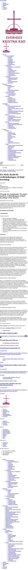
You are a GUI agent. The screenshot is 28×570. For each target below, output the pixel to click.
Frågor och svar (11, 91)
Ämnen (7, 144)
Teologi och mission (9, 92)
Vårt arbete (5, 103)
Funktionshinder (11, 115)
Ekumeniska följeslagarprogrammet (15, 111)
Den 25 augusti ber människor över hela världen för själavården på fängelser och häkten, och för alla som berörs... (13, 353)
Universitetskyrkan (12, 128)
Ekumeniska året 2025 (13, 112)
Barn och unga (11, 107)
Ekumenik (10, 60)
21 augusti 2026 (3, 350)
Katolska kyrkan (11, 98)
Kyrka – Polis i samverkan (14, 120)
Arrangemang (6, 4)
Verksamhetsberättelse (13, 81)
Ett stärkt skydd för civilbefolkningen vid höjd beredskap (12, 336)
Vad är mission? (11, 95)
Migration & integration (13, 157)
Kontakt (4, 2)
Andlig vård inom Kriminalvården (15, 145)
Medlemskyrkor (11, 62)
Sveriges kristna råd (9, 55)
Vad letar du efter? (4, 165)
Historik (10, 58)
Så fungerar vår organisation (14, 66)
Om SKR (10, 57)
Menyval (7, 104)
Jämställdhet (10, 118)
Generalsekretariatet (12, 70)
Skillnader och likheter (13, 102)
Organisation (8, 65)
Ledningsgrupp (11, 71)
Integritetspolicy (11, 64)
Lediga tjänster (11, 74)
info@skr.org (5, 454)
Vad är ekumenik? (12, 93)
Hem (1, 170)
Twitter (4, 445)
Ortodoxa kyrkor (11, 101)
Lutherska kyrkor (12, 100)
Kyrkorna (7, 96)
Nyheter (10, 135)
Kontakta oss (5, 442)
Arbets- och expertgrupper (13, 73)
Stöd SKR (10, 63)
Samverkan (10, 59)
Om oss (4, 54)
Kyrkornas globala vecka (13, 556)
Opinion (4, 129)
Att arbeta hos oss (12, 75)
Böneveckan (11, 147)
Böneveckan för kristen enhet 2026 (15, 108)
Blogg (9, 139)
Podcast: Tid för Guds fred (14, 142)
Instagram (5, 446)
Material (4, 5)
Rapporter (10, 138)
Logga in (5, 9)
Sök (22, 165)
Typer (6, 532)
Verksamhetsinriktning (13, 77)
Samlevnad (10, 125)
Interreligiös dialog (12, 155)
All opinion (5, 429)
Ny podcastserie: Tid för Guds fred (15, 541)
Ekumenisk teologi (12, 151)
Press (4, 6)
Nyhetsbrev (10, 141)
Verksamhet (7, 76)
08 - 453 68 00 (6, 453)
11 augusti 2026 (3, 387)
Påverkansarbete (11, 133)
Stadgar (9, 80)
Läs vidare (2, 356)
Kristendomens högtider (13, 90)
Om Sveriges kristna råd (13, 461)
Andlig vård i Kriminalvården (14, 106)
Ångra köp (5, 416)
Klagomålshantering (7, 415)
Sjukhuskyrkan (11, 126)
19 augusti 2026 (3, 369)
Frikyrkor (10, 97)
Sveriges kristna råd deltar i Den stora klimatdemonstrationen (10, 384)
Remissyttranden (11, 136)
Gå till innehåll (3, 0)
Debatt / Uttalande (12, 134)
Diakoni (10, 109)
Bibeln (9, 87)
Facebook (5, 443)
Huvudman (10, 82)
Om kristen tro (8, 85)
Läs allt (9, 131)
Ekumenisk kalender (12, 79)
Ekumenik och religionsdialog (14, 117)
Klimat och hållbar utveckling (14, 119)
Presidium (10, 69)
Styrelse (10, 68)
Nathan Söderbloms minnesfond (15, 124)
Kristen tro (5, 84)
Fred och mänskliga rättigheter (14, 113)
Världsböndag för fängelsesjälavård (10, 348)
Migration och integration (13, 123)
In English (5, 7)
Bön (9, 88)
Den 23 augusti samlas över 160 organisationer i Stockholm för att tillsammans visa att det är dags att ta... (13, 390)
